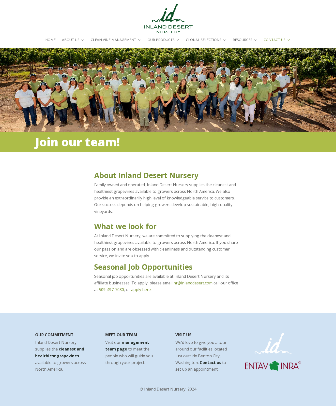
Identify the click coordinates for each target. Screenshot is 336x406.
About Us (70, 40)
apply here (141, 289)
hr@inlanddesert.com (193, 283)
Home (50, 40)
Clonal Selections (203, 40)
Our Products (161, 40)
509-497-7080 (111, 289)
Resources (242, 40)
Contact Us (275, 40)
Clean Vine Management (113, 40)
